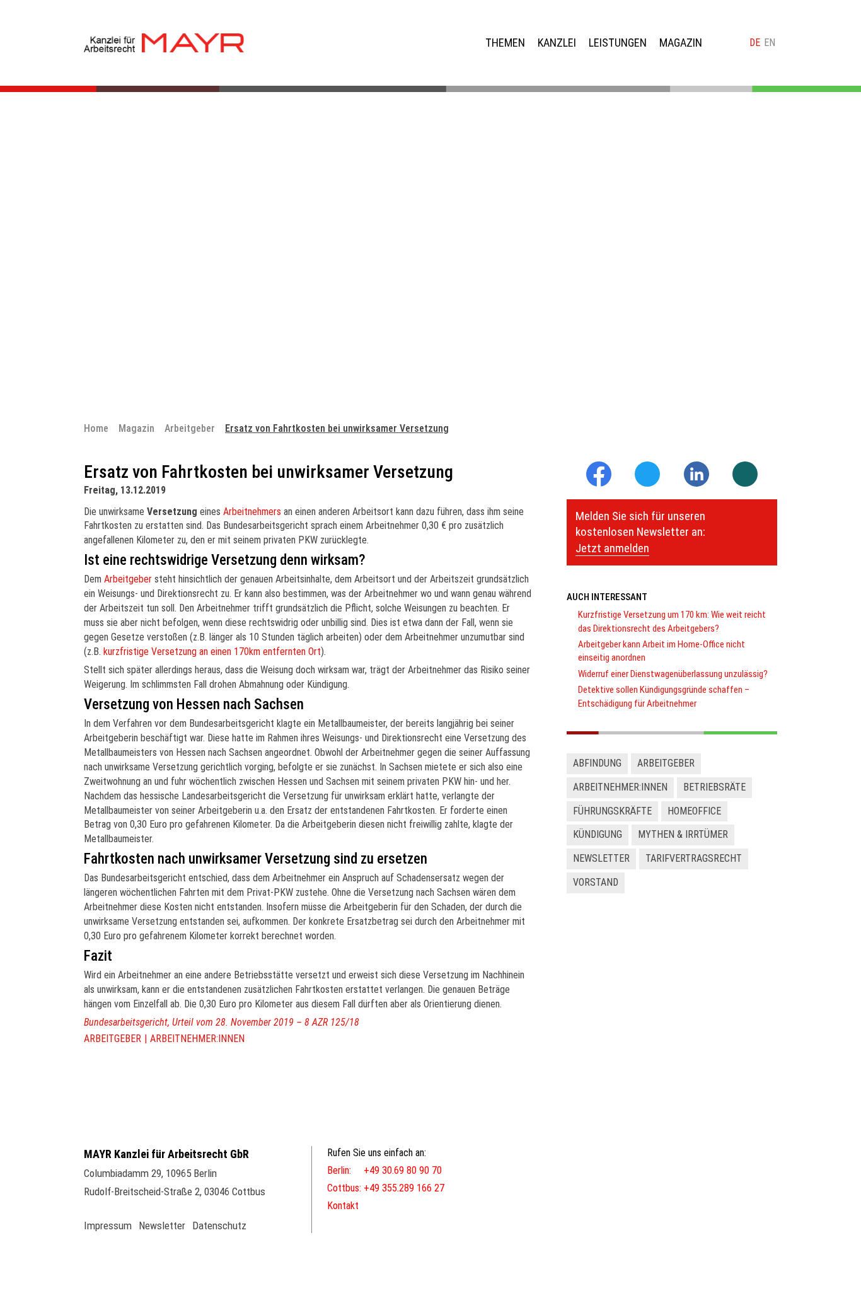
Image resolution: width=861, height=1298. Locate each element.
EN (769, 43)
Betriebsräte (714, 787)
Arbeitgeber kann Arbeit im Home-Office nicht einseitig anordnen (661, 651)
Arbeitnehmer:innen (197, 1039)
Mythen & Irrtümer (683, 834)
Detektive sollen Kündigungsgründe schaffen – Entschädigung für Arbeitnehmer (663, 696)
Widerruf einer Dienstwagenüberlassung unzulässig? (673, 674)
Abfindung (597, 763)
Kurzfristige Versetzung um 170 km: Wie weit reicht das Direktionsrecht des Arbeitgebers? (672, 621)
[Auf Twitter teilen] (647, 475)
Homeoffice (694, 811)
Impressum (108, 1225)
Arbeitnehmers (252, 512)
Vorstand (595, 882)
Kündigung (597, 834)
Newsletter (601, 858)
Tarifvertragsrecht (693, 858)
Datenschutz (219, 1225)
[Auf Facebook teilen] (598, 483)
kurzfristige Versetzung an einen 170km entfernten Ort (212, 652)
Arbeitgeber (128, 579)
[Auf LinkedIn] (696, 483)
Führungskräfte (612, 811)
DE (754, 43)
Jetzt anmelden (612, 548)
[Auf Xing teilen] (745, 475)
